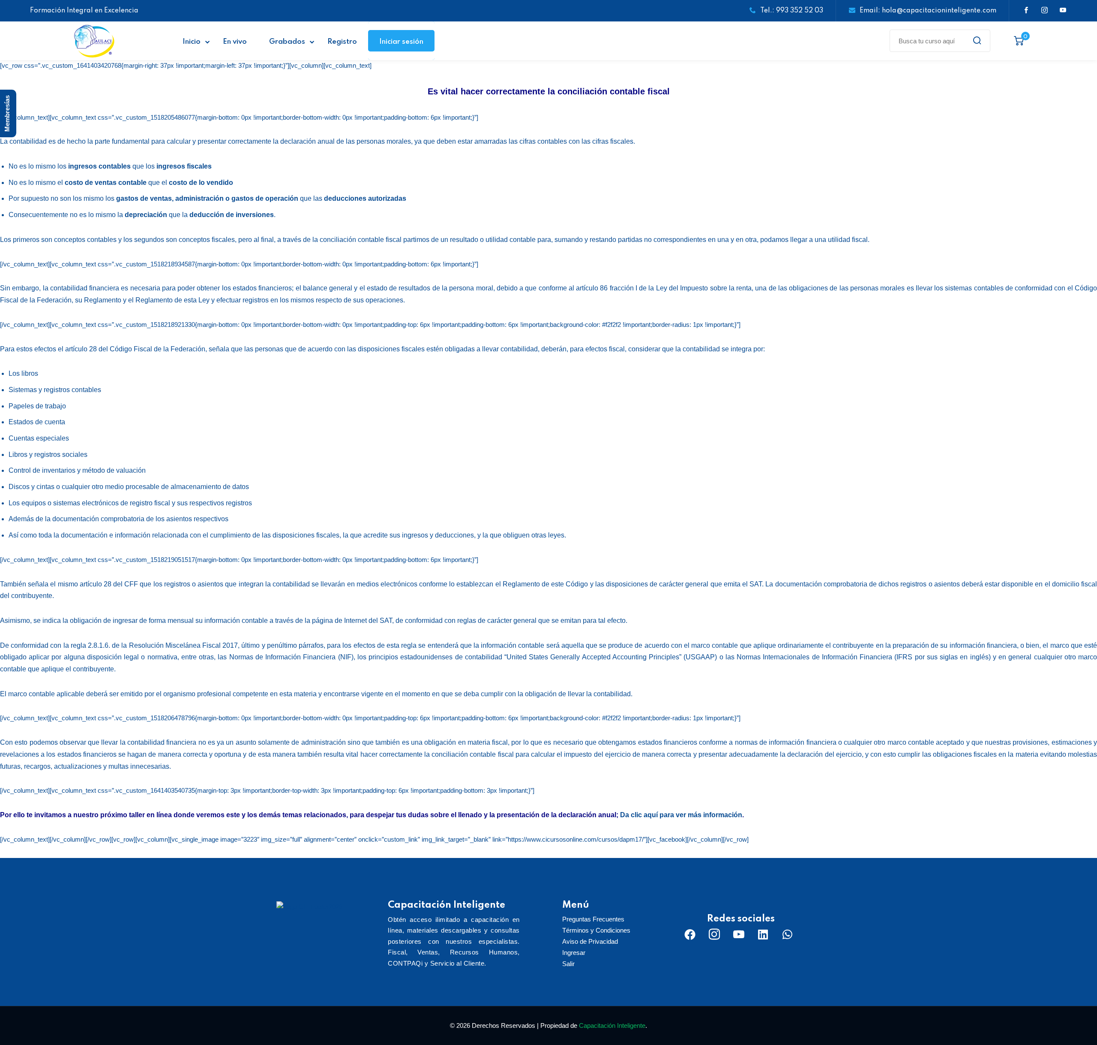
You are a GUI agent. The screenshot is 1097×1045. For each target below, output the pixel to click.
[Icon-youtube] (739, 934)
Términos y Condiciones (596, 930)
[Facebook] (690, 934)
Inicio (192, 41)
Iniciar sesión (401, 41)
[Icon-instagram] (714, 934)
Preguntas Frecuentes (593, 919)
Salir (568, 963)
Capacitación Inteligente (612, 1025)
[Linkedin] (763, 934)
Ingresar (573, 952)
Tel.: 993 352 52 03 (791, 10)
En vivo (235, 41)
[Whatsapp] (787, 934)
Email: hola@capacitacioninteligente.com (928, 10)
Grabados (287, 41)
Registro (342, 41)
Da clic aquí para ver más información (681, 814)
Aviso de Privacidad (590, 941)
